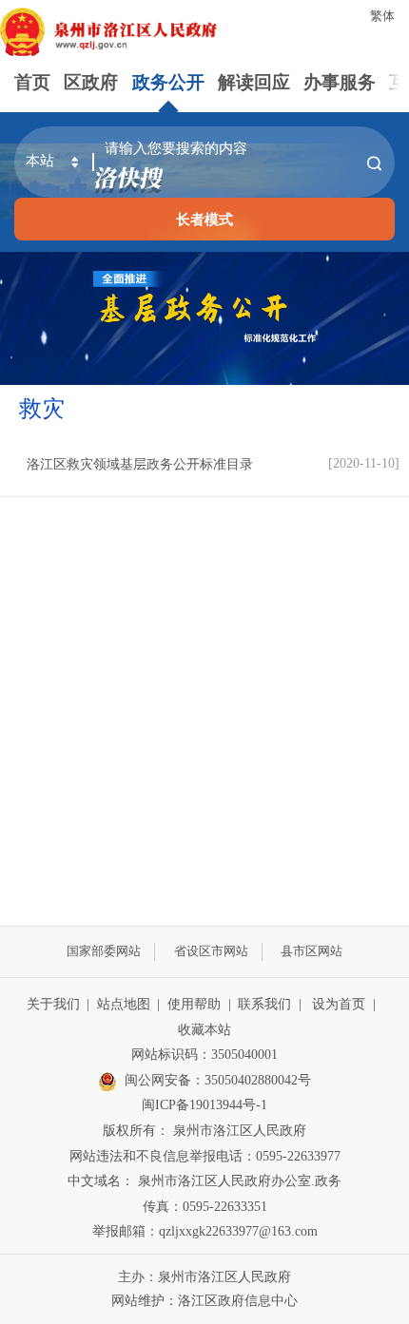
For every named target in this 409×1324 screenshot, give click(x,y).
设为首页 (338, 1004)
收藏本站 (204, 1030)
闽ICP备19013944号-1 (204, 1105)
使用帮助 (194, 1004)
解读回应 (254, 82)
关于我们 (53, 1004)
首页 (32, 82)
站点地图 (123, 1004)
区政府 (91, 82)
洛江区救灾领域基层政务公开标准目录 (140, 464)
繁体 (382, 16)
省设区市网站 (211, 951)
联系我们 (264, 1004)
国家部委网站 (104, 951)
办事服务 (339, 82)
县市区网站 (311, 951)
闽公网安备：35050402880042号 (218, 1080)
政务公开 (168, 82)
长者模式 (204, 219)
